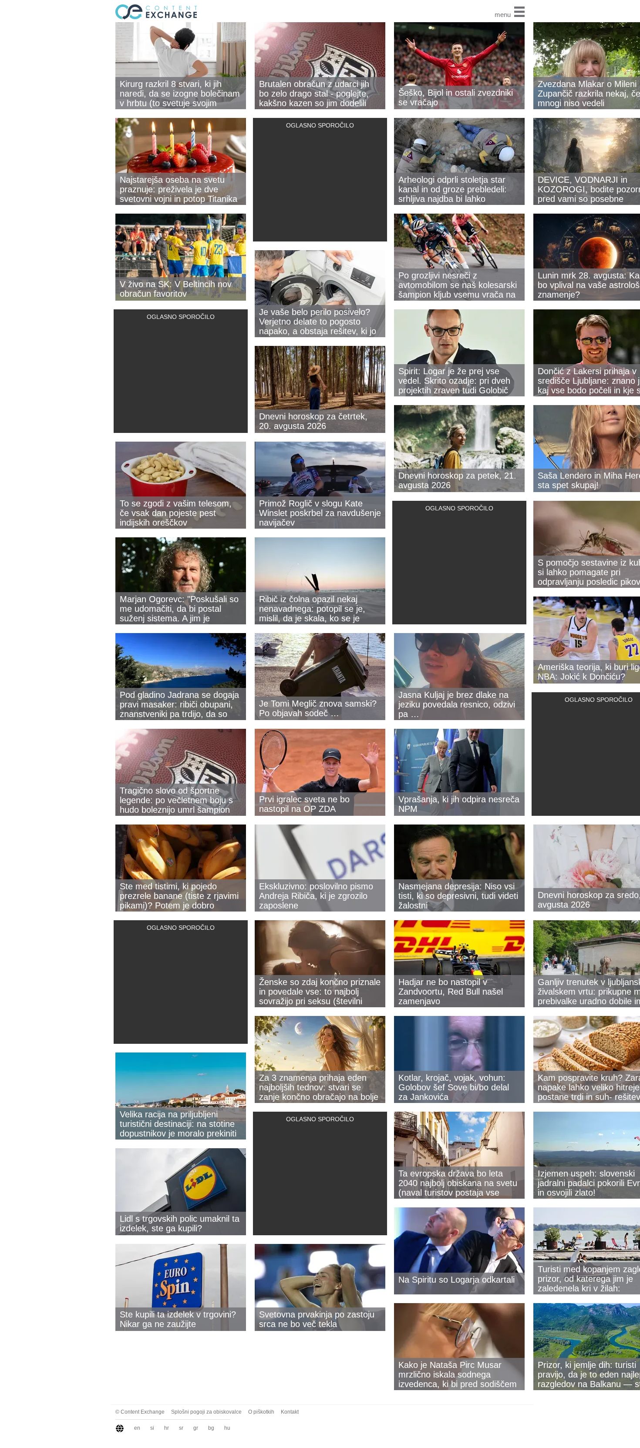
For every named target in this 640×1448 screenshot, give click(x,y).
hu (227, 1428)
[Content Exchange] (154, 11)
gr (195, 1428)
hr (166, 1428)
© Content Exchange (140, 1412)
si (152, 1428)
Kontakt (290, 1412)
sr (181, 1428)
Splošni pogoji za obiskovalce (206, 1412)
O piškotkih (261, 1412)
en (137, 1428)
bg (211, 1428)
